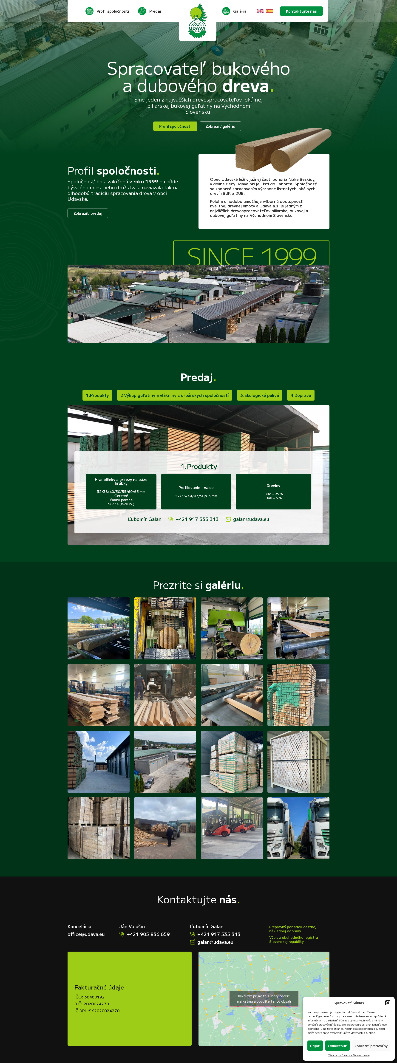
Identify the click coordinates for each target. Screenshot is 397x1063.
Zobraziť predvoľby (371, 1045)
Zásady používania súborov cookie (348, 1055)
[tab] (97, 395)
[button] (388, 1003)
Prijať (315, 1045)
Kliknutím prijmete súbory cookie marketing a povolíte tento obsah (264, 999)
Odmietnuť (337, 1045)
